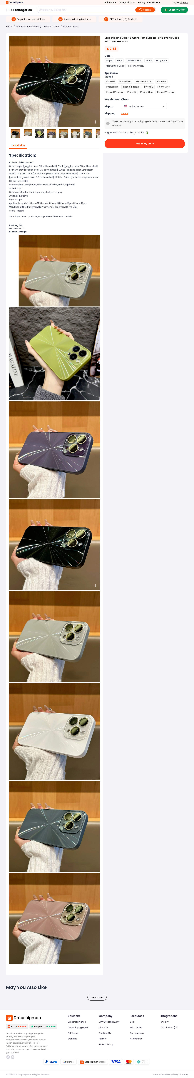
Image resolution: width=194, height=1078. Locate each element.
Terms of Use (158, 1074)
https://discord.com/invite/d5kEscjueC (13, 1057)
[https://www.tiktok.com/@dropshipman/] (8, 1057)
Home (9, 26)
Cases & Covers (51, 26)
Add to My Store (145, 143)
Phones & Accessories (27, 26)
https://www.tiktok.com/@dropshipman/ (8, 1057)
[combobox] (139, 106)
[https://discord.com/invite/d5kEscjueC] (12, 1057)
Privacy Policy (172, 1074)
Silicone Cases (70, 26)
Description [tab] (18, 145)
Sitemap (184, 1074)
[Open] (163, 106)
